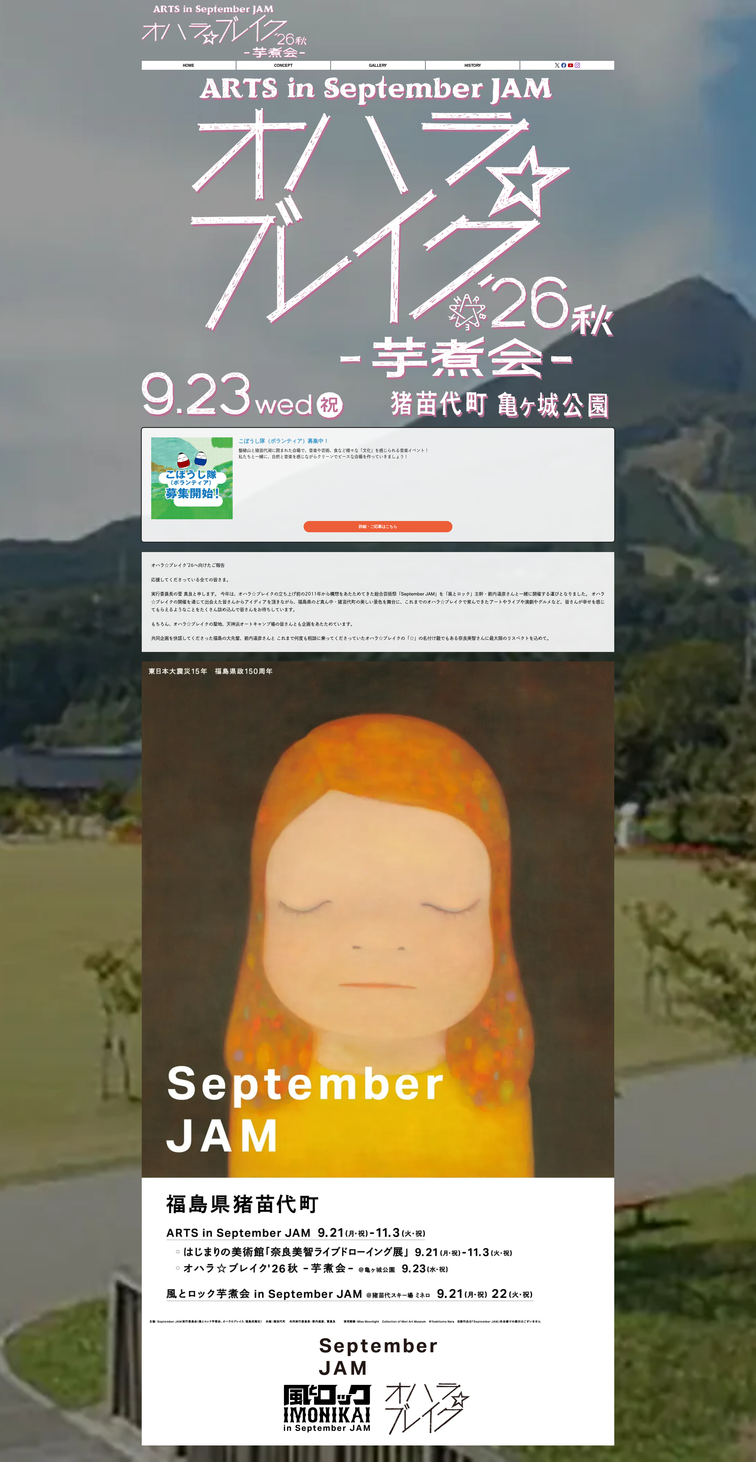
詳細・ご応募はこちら (378, 526)
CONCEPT (283, 65)
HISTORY (473, 65)
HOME (188, 65)
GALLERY (378, 65)
